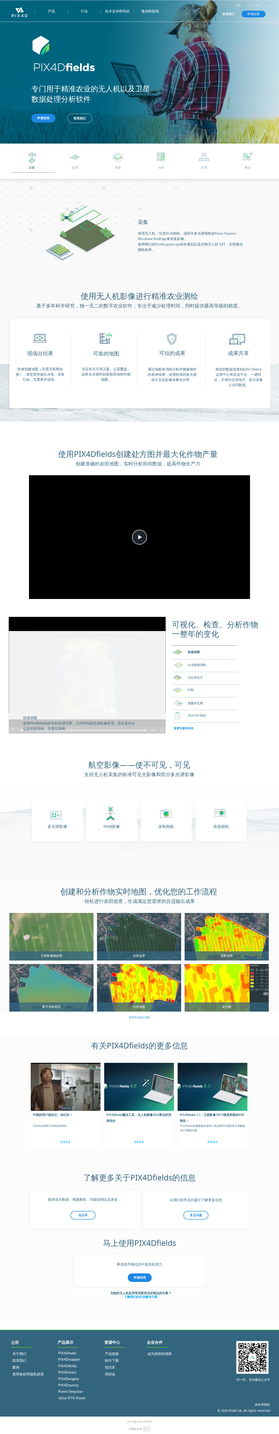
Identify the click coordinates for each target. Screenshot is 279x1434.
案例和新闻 (150, 11)
